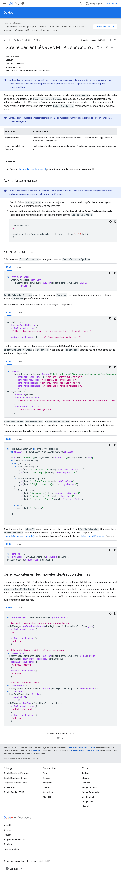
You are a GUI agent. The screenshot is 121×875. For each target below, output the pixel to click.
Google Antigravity (90, 792)
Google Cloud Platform (14, 839)
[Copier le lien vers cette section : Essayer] (19, 161)
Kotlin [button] (9, 267)
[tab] (9, 267)
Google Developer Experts (15, 783)
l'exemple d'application (31, 169)
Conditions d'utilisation (14, 861)
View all (85, 806)
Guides (8, 12)
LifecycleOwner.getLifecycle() (19, 536)
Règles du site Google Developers (84, 750)
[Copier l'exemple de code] (115, 221)
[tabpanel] (60, 281)
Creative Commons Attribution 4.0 (81, 747)
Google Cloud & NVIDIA (14, 792)
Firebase (86, 783)
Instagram (47, 783)
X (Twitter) (48, 792)
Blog (45, 773)
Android (85, 773)
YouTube (47, 797)
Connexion (112, 3)
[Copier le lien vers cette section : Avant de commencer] (41, 181)
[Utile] (111, 40)
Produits (17, 40)
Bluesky (46, 778)
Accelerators (9, 787)
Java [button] (19, 267)
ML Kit (19, 3)
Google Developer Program (16, 773)
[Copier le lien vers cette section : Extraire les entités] (36, 252)
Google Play (87, 801)
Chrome (85, 778)
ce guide (22, 121)
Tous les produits (11, 849)
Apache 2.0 (35, 750)
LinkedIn (46, 787)
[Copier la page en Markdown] (107, 47)
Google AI (8, 844)
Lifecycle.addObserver (92, 536)
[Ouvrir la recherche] (81, 3)
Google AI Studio (89, 787)
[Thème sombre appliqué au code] (110, 221)
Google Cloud (88, 797)
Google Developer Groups (15, 778)
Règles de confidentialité (38, 861)
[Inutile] (115, 40)
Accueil (7, 40)
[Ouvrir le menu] (5, 3)
